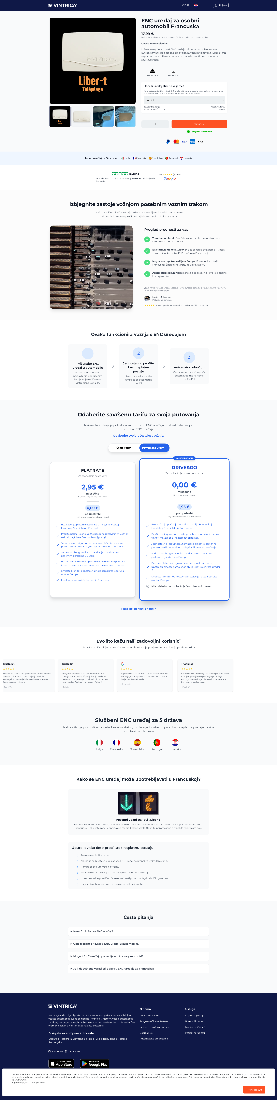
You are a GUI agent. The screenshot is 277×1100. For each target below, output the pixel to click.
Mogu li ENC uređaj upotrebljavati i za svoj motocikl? (108, 956)
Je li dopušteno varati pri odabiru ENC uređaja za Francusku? (113, 968)
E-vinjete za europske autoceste (71, 1033)
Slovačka (78, 1038)
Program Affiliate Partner (154, 1021)
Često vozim (123, 447)
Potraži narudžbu (195, 1033)
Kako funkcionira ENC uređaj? (93, 931)
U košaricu (199, 124)
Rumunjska (55, 1042)
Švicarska (121, 1038)
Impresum (17, 1082)
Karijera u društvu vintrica (154, 1027)
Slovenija (89, 1038)
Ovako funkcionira (150, 1015)
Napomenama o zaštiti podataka (186, 1077)
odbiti (230, 1077)
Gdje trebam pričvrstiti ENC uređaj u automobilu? (106, 943)
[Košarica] (204, 5)
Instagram (74, 1051)
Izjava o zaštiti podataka (34, 1082)
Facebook (57, 1051)
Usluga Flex (146, 1033)
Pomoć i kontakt (194, 1021)
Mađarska (66, 1038)
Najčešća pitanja (194, 1015)
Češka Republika (105, 1038)
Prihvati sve (254, 1089)
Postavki (246, 1077)
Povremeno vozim (153, 447)
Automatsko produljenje (154, 1038)
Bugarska (53, 1038)
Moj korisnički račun (196, 1027)
